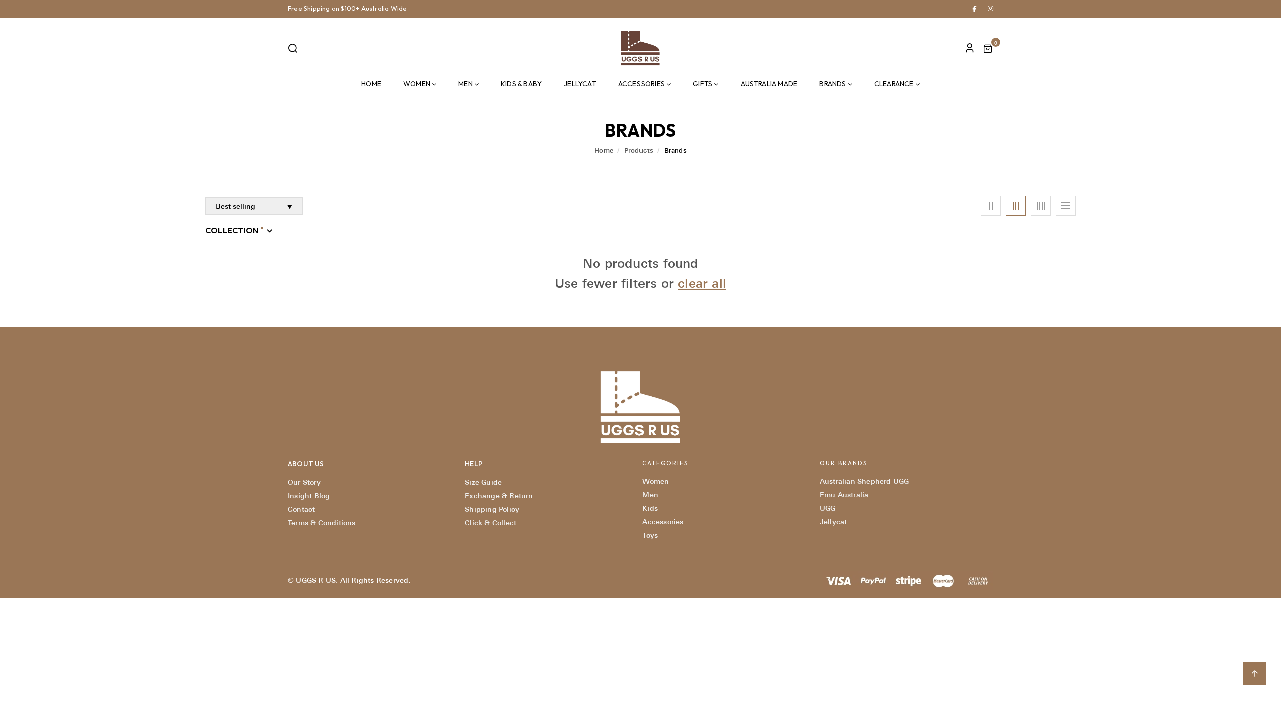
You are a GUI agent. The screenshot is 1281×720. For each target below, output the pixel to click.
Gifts (702, 84)
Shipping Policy (492, 510)
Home (371, 84)
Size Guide (483, 482)
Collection (231, 231)
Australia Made (769, 84)
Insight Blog (309, 496)
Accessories (641, 84)
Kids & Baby (521, 84)
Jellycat (580, 84)
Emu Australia (844, 495)
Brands (832, 84)
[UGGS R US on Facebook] (974, 8)
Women (416, 84)
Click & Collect (490, 523)
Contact (301, 510)
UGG (828, 508)
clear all (702, 283)
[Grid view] (991, 206)
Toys (650, 536)
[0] (987, 50)
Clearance (894, 84)
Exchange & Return (499, 496)
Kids (650, 508)
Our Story (304, 482)
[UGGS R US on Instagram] (990, 8)
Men (465, 84)
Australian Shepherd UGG (864, 482)
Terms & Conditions (322, 523)
